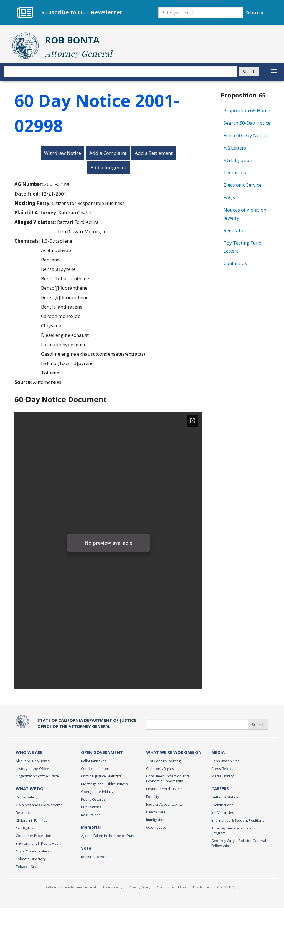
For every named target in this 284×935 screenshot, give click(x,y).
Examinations (222, 804)
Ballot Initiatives (93, 760)
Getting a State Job (226, 797)
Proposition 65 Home (247, 110)
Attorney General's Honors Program (233, 831)
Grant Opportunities (32, 851)
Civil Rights (24, 828)
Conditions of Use (172, 887)
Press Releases (224, 768)
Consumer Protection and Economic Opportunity (167, 779)
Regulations (237, 230)
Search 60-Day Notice (247, 123)
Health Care (156, 812)
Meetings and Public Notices (104, 783)
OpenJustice (156, 827)
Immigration (156, 819)
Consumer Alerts (225, 760)
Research (24, 812)
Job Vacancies (222, 812)
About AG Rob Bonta (32, 760)
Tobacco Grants (29, 866)
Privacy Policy (139, 887)
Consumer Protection (33, 835)
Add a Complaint (107, 153)
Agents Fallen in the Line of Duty (107, 835)
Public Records (93, 799)
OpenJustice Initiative (98, 791)
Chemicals (235, 172)
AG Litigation (238, 160)
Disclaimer (201, 887)
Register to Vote (94, 856)
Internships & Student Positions (237, 820)
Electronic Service (243, 185)
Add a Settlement (154, 153)
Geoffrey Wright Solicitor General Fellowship (238, 843)
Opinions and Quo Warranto (39, 804)
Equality (152, 796)
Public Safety (26, 797)
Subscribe (255, 12)
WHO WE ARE (29, 752)
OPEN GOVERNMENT (102, 752)
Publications (91, 807)
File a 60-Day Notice (245, 135)
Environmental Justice (164, 788)
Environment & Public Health (39, 843)
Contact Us (235, 263)
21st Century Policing (163, 760)
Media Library (222, 776)
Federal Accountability (164, 804)
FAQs (229, 197)
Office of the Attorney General (71, 887)
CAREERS (220, 788)
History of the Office (32, 768)
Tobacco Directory (30, 858)
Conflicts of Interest (97, 768)
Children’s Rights (160, 768)
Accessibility (112, 887)
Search (249, 71)
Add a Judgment (108, 167)
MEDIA (218, 752)
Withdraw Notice (62, 153)
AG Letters (235, 148)
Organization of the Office (37, 776)
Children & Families (31, 820)
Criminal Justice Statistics (101, 776)
